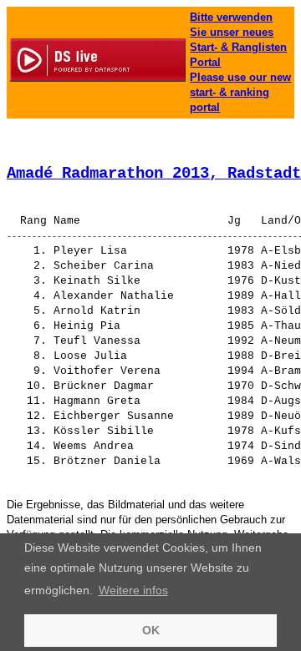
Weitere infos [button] (133, 590)
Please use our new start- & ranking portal (240, 92)
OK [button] (151, 630)
